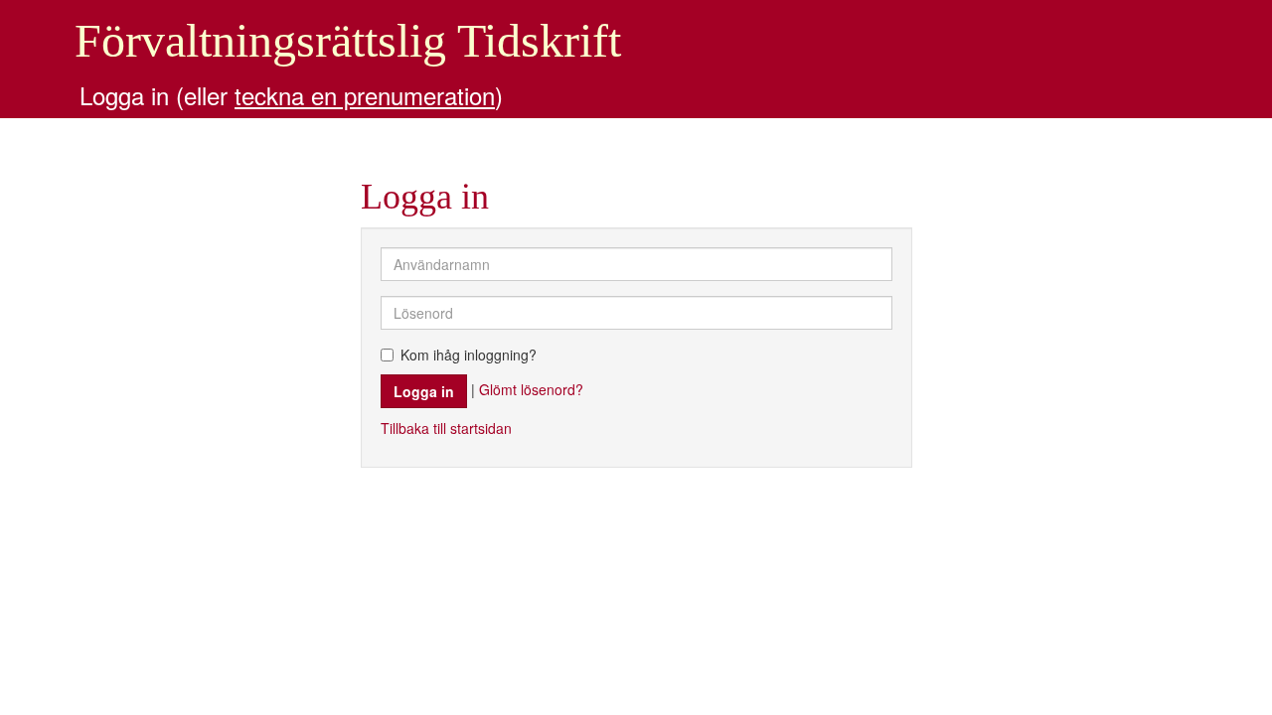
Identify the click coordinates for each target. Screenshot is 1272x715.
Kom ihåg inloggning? (468, 354)
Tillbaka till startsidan (446, 428)
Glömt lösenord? (531, 388)
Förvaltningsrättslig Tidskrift (348, 40)
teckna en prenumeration (365, 94)
